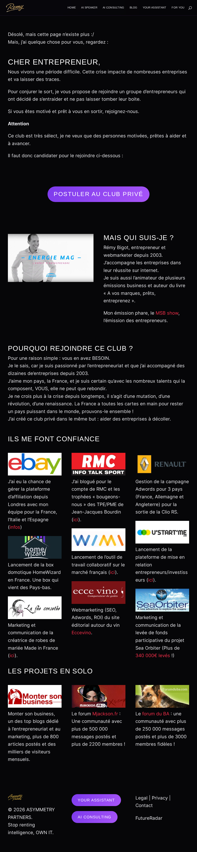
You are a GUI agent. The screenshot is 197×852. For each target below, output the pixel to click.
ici (12, 655)
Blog (133, 7)
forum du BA (155, 714)
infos (15, 527)
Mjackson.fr (105, 714)
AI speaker (89, 7)
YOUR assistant (154, 7)
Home (72, 7)
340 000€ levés (152, 655)
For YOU (178, 7)
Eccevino (81, 632)
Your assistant (96, 800)
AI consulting (113, 7)
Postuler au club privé (98, 194)
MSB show (167, 313)
